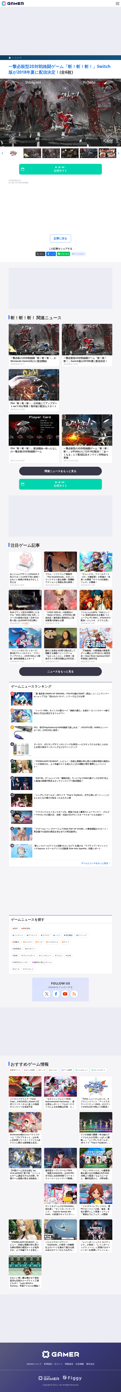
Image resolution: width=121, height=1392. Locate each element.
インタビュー (46, 955)
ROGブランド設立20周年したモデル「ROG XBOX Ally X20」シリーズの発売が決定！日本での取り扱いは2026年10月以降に (25, 616)
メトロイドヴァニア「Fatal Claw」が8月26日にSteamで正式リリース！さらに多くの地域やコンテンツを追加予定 (24, 1102)
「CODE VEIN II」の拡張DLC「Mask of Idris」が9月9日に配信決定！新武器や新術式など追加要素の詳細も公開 (60, 616)
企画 (69, 955)
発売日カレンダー (21, 962)
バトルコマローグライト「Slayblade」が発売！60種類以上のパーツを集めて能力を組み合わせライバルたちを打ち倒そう (59, 1247)
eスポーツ (31, 948)
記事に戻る (60, 238)
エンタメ (28, 942)
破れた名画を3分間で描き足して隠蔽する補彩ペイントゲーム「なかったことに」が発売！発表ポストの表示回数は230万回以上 (60, 656)
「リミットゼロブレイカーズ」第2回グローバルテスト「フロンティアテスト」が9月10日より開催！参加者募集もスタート (25, 654)
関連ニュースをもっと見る (60, 471)
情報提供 (69, 1363)
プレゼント (29, 969)
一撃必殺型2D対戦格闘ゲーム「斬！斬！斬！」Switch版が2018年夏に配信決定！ (60, 69)
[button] (2, 153)
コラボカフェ (53, 942)
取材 (16, 955)
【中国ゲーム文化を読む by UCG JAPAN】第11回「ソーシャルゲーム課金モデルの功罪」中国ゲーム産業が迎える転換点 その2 (25, 1176)
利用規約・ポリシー (53, 1363)
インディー (18, 935)
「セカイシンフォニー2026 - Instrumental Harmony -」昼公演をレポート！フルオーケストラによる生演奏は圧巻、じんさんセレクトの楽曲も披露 (59, 1104)
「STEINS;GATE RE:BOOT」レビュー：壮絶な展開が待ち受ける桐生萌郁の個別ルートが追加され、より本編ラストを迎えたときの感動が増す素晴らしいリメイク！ (24, 1249)
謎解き (16, 942)
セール (16, 969)
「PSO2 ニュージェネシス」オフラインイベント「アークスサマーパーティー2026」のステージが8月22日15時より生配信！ (95, 1102)
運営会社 (90, 1363)
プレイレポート (29, 955)
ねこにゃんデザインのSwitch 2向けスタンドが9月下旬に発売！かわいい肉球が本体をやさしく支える (25, 578)
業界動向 (17, 948)
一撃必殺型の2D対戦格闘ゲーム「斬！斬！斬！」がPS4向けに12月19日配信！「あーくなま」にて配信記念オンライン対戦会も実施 (86, 453)
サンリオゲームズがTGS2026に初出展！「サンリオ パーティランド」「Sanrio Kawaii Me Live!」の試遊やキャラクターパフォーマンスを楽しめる (60, 1211)
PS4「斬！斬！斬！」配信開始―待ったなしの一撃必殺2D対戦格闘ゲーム (33, 450)
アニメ (66, 942)
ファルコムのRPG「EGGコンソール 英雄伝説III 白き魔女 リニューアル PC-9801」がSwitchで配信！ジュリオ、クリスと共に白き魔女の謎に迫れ (96, 617)
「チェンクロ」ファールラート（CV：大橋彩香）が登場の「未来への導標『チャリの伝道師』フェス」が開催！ (95, 578)
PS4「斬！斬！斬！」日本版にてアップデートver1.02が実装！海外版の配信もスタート (33, 405)
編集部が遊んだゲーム (42, 962)
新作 (16, 928)
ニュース (18, 57)
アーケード (32, 935)
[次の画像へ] (60, 112)
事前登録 (26, 928)
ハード (57, 935)
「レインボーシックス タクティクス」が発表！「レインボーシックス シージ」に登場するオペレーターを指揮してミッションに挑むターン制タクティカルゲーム (95, 1249)
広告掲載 (80, 1363)
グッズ (39, 942)
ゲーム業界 (67, 1070)
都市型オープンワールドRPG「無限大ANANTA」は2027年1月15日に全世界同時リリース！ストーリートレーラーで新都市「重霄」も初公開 (60, 1176)
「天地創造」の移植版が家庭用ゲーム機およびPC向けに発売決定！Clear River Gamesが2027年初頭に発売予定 (95, 654)
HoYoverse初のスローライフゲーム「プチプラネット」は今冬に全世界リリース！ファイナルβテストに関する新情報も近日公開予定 (25, 1140)
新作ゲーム (16, 1070)
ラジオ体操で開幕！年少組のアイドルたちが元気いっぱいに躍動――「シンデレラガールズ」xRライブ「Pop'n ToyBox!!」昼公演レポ (96, 1140)
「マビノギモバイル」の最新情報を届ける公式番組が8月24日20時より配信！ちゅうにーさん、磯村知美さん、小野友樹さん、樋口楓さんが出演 (95, 1176)
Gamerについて (34, 1363)
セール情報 (30, 1070)
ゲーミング (82, 935)
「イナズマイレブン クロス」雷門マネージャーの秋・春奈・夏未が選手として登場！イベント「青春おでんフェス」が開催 (95, 1210)
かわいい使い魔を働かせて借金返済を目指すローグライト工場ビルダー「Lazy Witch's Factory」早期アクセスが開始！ (25, 1281)
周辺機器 (69, 935)
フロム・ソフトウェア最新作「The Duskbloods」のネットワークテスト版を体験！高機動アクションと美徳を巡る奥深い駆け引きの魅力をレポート (59, 579)
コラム (59, 955)
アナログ (46, 935)
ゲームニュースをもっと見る (94, 863)
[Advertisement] (60, 31)
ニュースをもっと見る (60, 671)
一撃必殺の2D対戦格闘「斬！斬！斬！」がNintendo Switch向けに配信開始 (33, 359)
